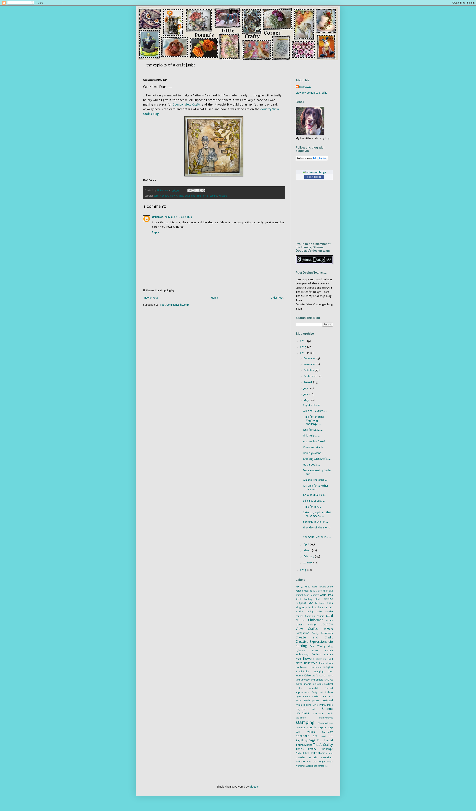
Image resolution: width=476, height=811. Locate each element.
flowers (308, 659)
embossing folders (308, 654)
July (306, 388)
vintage (222, 195)
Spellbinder (301, 717)
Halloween (310, 663)
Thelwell (300, 753)
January (308, 562)
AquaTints (326, 595)
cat (303, 620)
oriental (313, 688)
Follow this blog (314, 177)
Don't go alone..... (314, 453)
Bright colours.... (313, 405)
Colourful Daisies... (314, 495)
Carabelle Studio (314, 616)
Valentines (327, 757)
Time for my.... (312, 506)
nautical (328, 684)
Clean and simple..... (315, 447)
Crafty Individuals (322, 633)
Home (214, 297)
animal (299, 595)
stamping (190, 195)
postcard (327, 700)
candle (329, 611)
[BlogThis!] (193, 190)
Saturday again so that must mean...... (317, 514)
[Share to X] (196, 190)
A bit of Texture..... (315, 411)
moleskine (318, 684)
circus (329, 620)
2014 (303, 353)
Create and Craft (314, 637)
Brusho (299, 611)
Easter (315, 650)
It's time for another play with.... (315, 487)
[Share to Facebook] (200, 190)
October (309, 370)
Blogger (254, 786)
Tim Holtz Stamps (207, 195)
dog (330, 646)
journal (299, 675)
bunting (309, 611)
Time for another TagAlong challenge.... (313, 420)
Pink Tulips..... (311, 435)
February (309, 556)
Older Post (277, 297)
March (308, 550)
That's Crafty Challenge (314, 749)
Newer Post (151, 297)
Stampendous (326, 717)
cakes (319, 611)
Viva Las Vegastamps (319, 761)
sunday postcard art (314, 733)
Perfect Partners (322, 696)
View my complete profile (311, 92)
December (310, 358)
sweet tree (327, 736)
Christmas (315, 620)
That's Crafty (323, 745)
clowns (300, 624)
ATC (310, 603)
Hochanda (316, 667)
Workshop (300, 766)
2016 (303, 341)
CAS (297, 620)
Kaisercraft (311, 675)
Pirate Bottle (303, 700)
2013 (303, 570)
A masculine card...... (315, 480)
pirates (315, 700)
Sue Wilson (305, 731)
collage (312, 624)
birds (330, 603)
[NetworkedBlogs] (314, 172)
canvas (299, 616)
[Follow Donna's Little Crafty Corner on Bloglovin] (312, 160)
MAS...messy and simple (309, 679)
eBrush (329, 650)
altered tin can (325, 590)
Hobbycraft (302, 667)
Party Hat (317, 692)
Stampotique (325, 723)
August (308, 382)
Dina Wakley (317, 646)
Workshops (311, 766)
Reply (155, 232)
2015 (303, 347)
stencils (311, 727)
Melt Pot (328, 679)
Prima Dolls (326, 704)
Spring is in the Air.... (315, 521)
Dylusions (300, 650)
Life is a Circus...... (314, 500)
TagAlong (302, 740)
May (307, 400)
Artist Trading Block (308, 599)
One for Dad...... (313, 429)
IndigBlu (328, 667)
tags (312, 740)
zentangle (322, 766)
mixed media (303, 684)
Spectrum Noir (323, 713)
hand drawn (326, 663)
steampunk (301, 727)
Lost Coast (326, 675)
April (307, 544)
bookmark (320, 607)
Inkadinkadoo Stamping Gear (314, 671)
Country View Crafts (187, 104)
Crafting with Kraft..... (317, 459)
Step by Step (325, 727)
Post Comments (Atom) (174, 304)
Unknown (157, 217)
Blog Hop (301, 607)
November (310, 364)
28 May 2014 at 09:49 (178, 217)
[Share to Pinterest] (203, 190)
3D (297, 586)
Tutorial (313, 757)
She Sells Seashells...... (317, 537)
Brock (329, 607)
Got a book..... (312, 464)
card (156, 195)
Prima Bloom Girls (307, 704)
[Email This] (189, 190)
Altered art (310, 590)
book (310, 607)
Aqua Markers (311, 595)
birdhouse (320, 603)
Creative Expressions (311, 642)
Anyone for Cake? (314, 441)
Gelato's (321, 659)
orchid (299, 688)
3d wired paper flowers (313, 586)
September (311, 376)
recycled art (305, 709)
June (306, 394)
